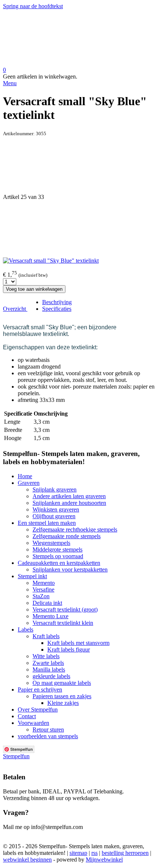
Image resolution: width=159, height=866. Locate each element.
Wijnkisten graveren (56, 509)
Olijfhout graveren (54, 516)
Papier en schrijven (40, 689)
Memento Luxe (50, 616)
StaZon (41, 596)
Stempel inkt (32, 576)
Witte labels (46, 656)
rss (94, 853)
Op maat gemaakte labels (62, 683)
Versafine (43, 589)
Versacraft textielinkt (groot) (65, 609)
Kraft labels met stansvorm (78, 643)
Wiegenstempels (51, 543)
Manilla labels (49, 669)
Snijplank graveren (55, 489)
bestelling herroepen (125, 853)
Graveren (29, 483)
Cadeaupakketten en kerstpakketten (59, 563)
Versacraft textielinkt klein (63, 623)
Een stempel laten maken (47, 523)
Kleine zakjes (63, 703)
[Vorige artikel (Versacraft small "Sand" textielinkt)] (79, 165)
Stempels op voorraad (58, 556)
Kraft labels (46, 636)
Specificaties (56, 309)
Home (25, 476)
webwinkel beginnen (27, 859)
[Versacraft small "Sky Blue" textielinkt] (51, 260)
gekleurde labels (51, 676)
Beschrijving (57, 302)
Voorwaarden (33, 723)
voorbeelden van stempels (48, 736)
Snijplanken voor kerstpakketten (70, 569)
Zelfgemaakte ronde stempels (67, 536)
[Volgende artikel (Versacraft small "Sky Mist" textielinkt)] (79, 228)
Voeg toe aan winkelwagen (34, 289)
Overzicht (15, 309)
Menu (10, 83)
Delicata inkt (47, 603)
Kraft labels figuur (68, 649)
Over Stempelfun (38, 709)
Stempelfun (16, 756)
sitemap (78, 853)
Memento (44, 583)
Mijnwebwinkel (104, 859)
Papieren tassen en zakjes (62, 696)
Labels (25, 629)
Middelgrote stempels (57, 549)
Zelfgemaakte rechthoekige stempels (75, 529)
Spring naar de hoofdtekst (33, 6)
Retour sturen (48, 729)
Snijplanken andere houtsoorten (69, 503)
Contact (27, 716)
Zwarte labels (48, 663)
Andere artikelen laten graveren (69, 496)
